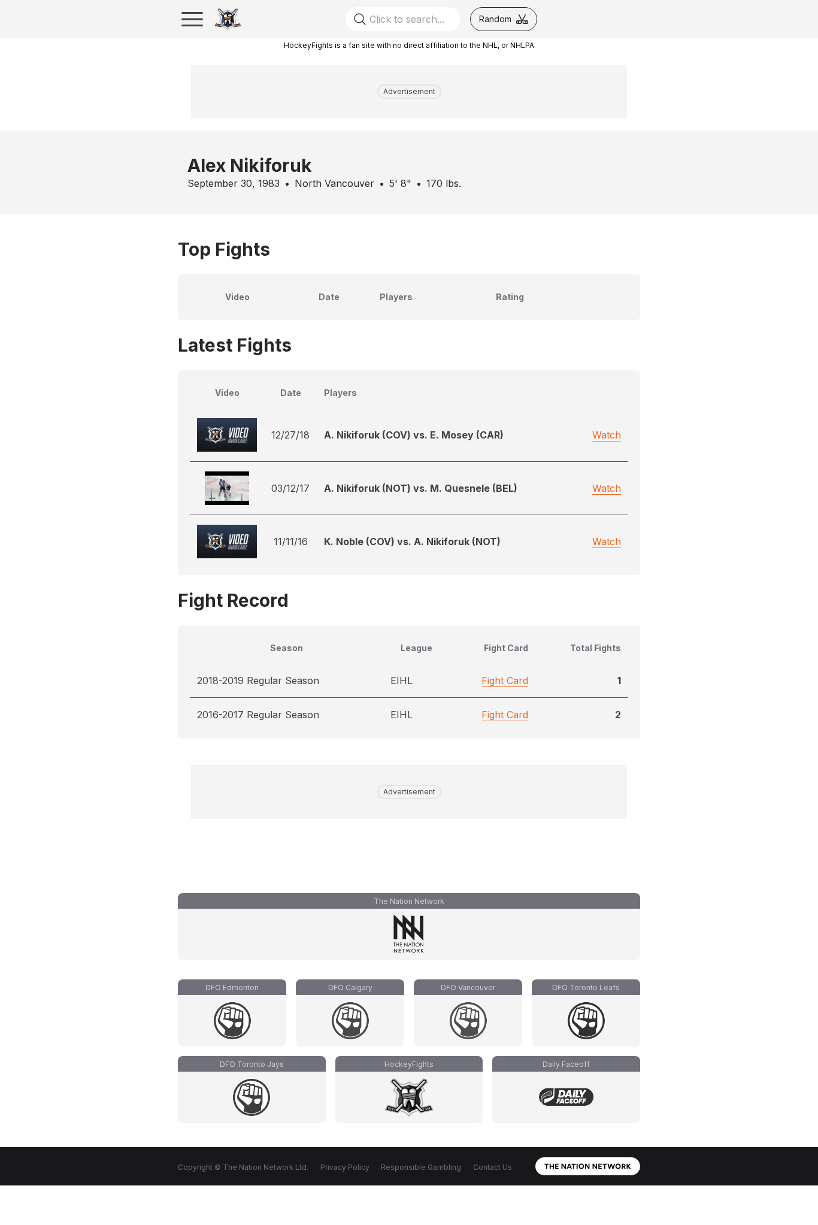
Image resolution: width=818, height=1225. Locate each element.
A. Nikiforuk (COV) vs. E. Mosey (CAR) (414, 435)
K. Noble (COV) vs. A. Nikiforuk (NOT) (412, 542)
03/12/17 (290, 488)
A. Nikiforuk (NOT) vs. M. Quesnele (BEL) (420, 488)
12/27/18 (290, 435)
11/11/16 (291, 542)
